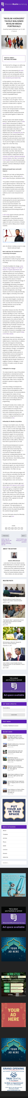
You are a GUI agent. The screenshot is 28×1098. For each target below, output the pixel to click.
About (4, 830)
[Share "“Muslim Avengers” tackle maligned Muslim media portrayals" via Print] (21, 528)
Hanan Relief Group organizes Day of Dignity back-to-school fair (16, 782)
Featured (14, 31)
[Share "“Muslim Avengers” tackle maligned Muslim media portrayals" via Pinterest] (12, 528)
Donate (5, 853)
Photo (4, 842)
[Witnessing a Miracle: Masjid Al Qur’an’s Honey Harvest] (14, 633)
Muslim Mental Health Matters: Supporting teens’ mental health (12, 599)
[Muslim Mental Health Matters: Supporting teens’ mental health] (14, 590)
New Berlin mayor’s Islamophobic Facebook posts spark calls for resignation (16, 759)
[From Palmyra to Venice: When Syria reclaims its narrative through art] (5, 790)
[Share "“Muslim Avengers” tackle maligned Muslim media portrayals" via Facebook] (6, 528)
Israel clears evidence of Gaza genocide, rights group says (16, 775)
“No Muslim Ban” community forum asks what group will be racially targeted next (13, 621)
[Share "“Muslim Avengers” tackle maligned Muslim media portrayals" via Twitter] (9, 528)
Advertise (5, 857)
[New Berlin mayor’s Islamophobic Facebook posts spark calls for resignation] (5, 759)
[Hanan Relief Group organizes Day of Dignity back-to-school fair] (5, 782)
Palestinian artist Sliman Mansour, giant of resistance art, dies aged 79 (15, 767)
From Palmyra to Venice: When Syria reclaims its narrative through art (16, 791)
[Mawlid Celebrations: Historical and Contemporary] (5, 745)
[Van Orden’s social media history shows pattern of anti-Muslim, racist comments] (14, 654)
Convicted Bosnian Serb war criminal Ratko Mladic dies (15, 751)
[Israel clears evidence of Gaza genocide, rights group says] (5, 775)
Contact (5, 849)
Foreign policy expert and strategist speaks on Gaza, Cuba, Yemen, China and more (16, 737)
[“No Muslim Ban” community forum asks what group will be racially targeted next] (14, 611)
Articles (5, 838)
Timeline (5, 834)
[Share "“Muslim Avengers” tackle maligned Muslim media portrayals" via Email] (18, 528)
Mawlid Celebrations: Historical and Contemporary (16, 744)
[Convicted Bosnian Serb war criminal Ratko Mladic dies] (5, 752)
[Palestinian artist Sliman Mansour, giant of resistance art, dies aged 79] (5, 767)
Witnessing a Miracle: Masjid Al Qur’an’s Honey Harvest (12, 642)
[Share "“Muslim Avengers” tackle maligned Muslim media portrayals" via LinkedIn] (15, 528)
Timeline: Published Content (10, 725)
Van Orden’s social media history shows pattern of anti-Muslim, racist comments (14, 664)
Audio (4, 845)
